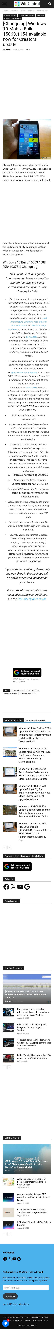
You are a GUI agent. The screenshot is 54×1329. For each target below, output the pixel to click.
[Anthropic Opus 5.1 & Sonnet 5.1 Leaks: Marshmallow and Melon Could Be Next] (8, 1182)
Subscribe (10, 1296)
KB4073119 (31, 337)
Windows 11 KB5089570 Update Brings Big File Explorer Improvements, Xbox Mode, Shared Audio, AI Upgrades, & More (34, 793)
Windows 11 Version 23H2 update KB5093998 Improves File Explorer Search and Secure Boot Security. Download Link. (35, 755)
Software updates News (38, 11)
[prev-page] (4, 847)
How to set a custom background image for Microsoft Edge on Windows (32, 1027)
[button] (50, 4)
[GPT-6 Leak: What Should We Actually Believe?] (8, 1225)
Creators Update (10, 693)
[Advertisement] (27, 81)
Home (5, 11)
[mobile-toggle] (5, 4)
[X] (21, 112)
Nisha (7, 1171)
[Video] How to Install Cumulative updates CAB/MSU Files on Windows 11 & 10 (25, 994)
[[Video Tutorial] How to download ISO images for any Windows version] (8, 1058)
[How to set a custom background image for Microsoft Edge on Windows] (8, 1027)
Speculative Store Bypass (24, 372)
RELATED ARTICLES (14, 720)
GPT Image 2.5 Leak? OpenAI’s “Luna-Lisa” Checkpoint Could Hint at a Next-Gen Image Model (26, 1164)
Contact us (17, 1320)
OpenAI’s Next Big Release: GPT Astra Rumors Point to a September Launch (33, 1197)
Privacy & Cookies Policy (13, 1317)
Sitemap (27, 1320)
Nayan (8, 49)
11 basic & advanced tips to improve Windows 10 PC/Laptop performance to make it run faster (34, 1043)
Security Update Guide (32, 599)
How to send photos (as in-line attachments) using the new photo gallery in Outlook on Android (33, 1012)
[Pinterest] (28, 112)
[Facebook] (15, 112)
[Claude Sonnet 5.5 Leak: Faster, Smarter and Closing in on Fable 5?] (8, 1212)
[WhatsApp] (35, 112)
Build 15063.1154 (32, 690)
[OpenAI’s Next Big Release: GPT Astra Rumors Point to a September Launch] (8, 1197)
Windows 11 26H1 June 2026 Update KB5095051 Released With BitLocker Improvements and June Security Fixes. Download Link (35, 735)
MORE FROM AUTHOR (36, 720)
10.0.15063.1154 (17, 690)
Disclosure (37, 1320)
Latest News (40, 15)
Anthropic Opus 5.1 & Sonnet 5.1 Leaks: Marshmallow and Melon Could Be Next (32, 1182)
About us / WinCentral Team (36, 1317)
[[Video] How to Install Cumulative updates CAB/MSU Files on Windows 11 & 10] (27, 989)
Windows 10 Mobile (27, 693)
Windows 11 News (18, 11)
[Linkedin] (41, 112)
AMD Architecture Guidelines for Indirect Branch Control (29, 322)
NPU (46, 1320)
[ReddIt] (48, 112)
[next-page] (9, 847)
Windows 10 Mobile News (12, 19)
